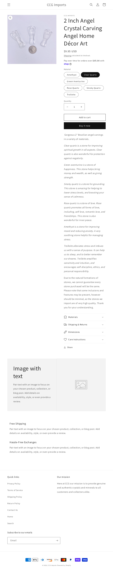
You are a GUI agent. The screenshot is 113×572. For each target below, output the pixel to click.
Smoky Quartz (94, 88)
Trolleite (71, 94)
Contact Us (12, 510)
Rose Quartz (73, 88)
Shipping (67, 55)
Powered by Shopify (64, 565)
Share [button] (70, 347)
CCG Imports (52, 565)
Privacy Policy (13, 483)
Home (10, 516)
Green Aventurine (76, 81)
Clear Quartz (90, 74)
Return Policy (13, 503)
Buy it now (84, 125)
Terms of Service (15, 490)
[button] (9, 4)
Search (10, 523)
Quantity (67, 101)
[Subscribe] (57, 540)
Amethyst (72, 74)
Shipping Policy (14, 496)
